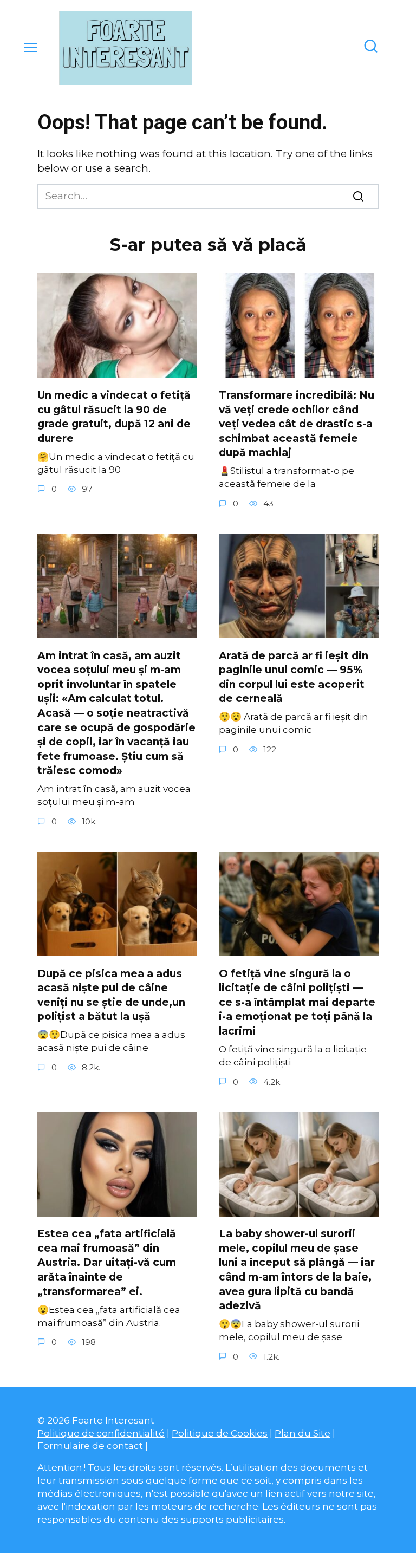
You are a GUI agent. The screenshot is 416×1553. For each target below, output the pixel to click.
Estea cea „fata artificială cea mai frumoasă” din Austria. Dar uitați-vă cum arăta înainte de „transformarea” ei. (106, 1262)
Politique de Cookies (220, 1433)
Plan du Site (302, 1433)
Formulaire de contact (90, 1445)
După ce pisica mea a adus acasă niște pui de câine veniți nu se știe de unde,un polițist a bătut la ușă (111, 995)
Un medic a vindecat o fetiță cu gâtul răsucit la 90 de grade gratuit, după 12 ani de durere (114, 417)
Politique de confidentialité (101, 1433)
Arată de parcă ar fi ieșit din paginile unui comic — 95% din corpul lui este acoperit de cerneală (293, 677)
